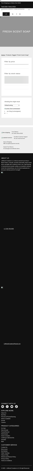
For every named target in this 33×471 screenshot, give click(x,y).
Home (3, 55)
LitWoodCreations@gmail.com (12, 343)
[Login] (19, 14)
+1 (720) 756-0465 (9, 228)
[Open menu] (29, 9)
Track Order (4, 6)
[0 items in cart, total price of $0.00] (12, 14)
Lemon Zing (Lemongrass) (12, 111)
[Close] (0, 0)
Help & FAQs (12, 6)
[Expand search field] (6, 14)
